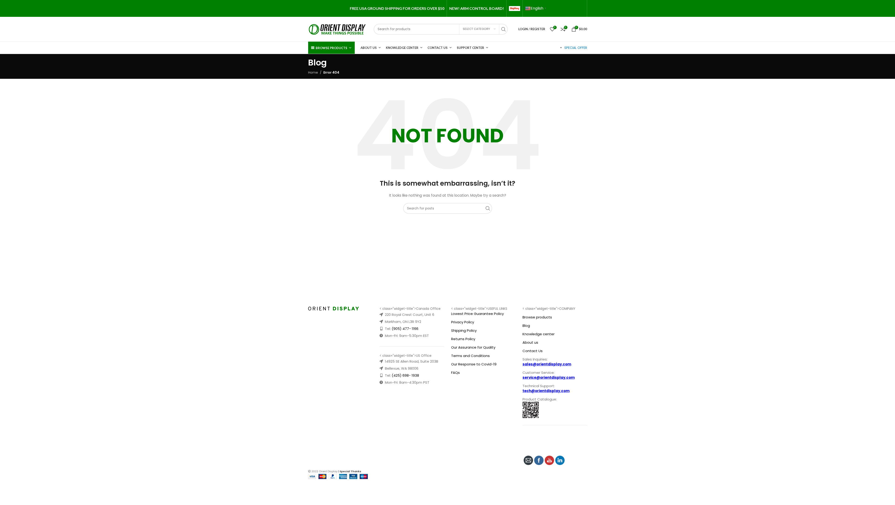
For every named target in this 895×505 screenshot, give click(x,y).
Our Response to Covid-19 (474, 364)
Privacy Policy (462, 322)
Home (313, 72)
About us (530, 342)
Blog (526, 325)
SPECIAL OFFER (575, 47)
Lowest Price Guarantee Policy (477, 313)
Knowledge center (538, 334)
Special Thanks (350, 471)
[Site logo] (337, 28)
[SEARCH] (504, 29)
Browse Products (331, 48)
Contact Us (437, 48)
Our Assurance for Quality (473, 347)
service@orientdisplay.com (548, 377)
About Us (369, 48)
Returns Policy (463, 338)
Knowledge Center (402, 48)
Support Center (470, 48)
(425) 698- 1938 (405, 375)
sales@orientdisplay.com (546, 364)
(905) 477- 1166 (405, 328)
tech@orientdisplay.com (546, 390)
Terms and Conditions (470, 355)
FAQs (455, 372)
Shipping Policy (464, 330)
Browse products (537, 317)
